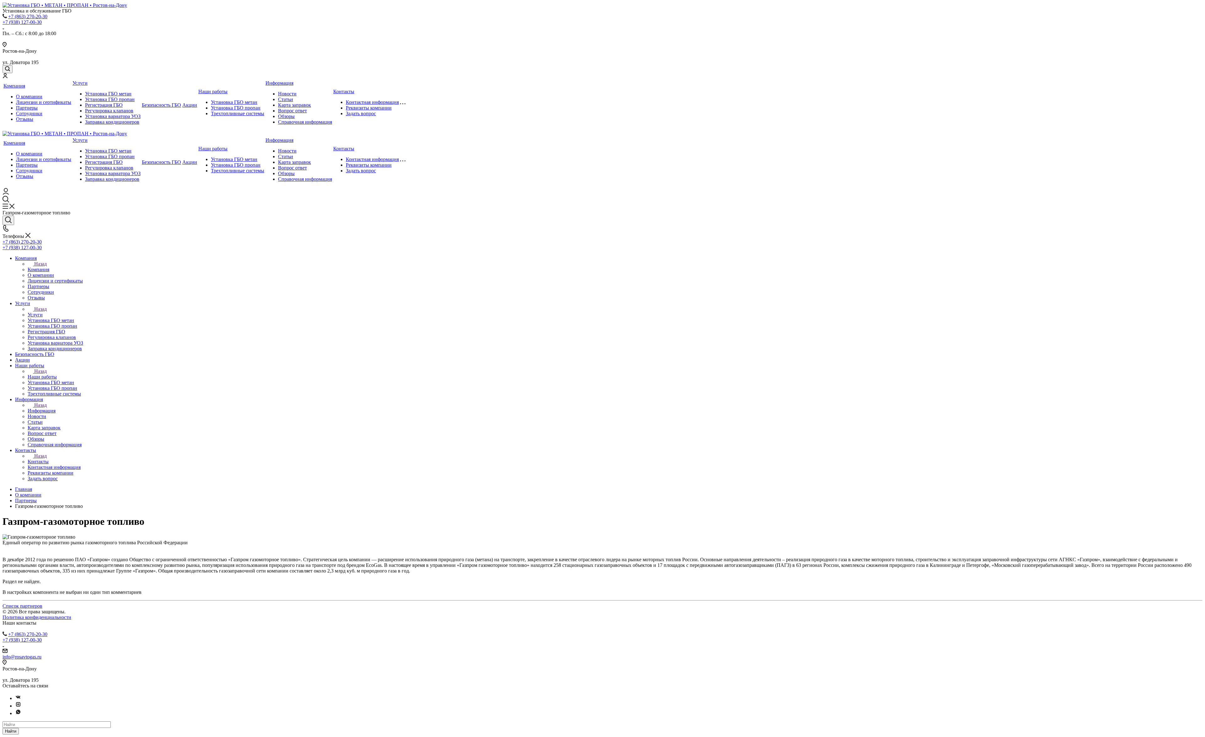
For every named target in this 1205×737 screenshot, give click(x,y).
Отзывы (24, 119)
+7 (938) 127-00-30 (22, 22)
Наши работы (213, 91)
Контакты (343, 91)
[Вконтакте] (18, 698)
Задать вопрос (361, 113)
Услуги (80, 83)
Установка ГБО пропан (110, 99)
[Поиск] (8, 69)
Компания (14, 86)
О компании (29, 96)
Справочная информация (305, 122)
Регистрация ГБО (104, 105)
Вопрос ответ (292, 110)
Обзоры (286, 116)
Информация (279, 83)
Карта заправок (294, 105)
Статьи (285, 99)
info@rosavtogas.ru (22, 656)
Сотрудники (29, 113)
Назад (40, 263)
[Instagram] (18, 705)
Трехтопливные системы (237, 113)
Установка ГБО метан (108, 93)
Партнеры (27, 107)
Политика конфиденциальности (37, 617)
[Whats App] (18, 713)
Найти (10, 731)
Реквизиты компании (369, 107)
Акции (189, 105)
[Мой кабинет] (5, 76)
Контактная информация (372, 102)
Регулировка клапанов (109, 110)
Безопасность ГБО (161, 105)
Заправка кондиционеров (112, 122)
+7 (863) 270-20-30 (27, 16)
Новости (287, 93)
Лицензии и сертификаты (43, 102)
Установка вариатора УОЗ (113, 116)
